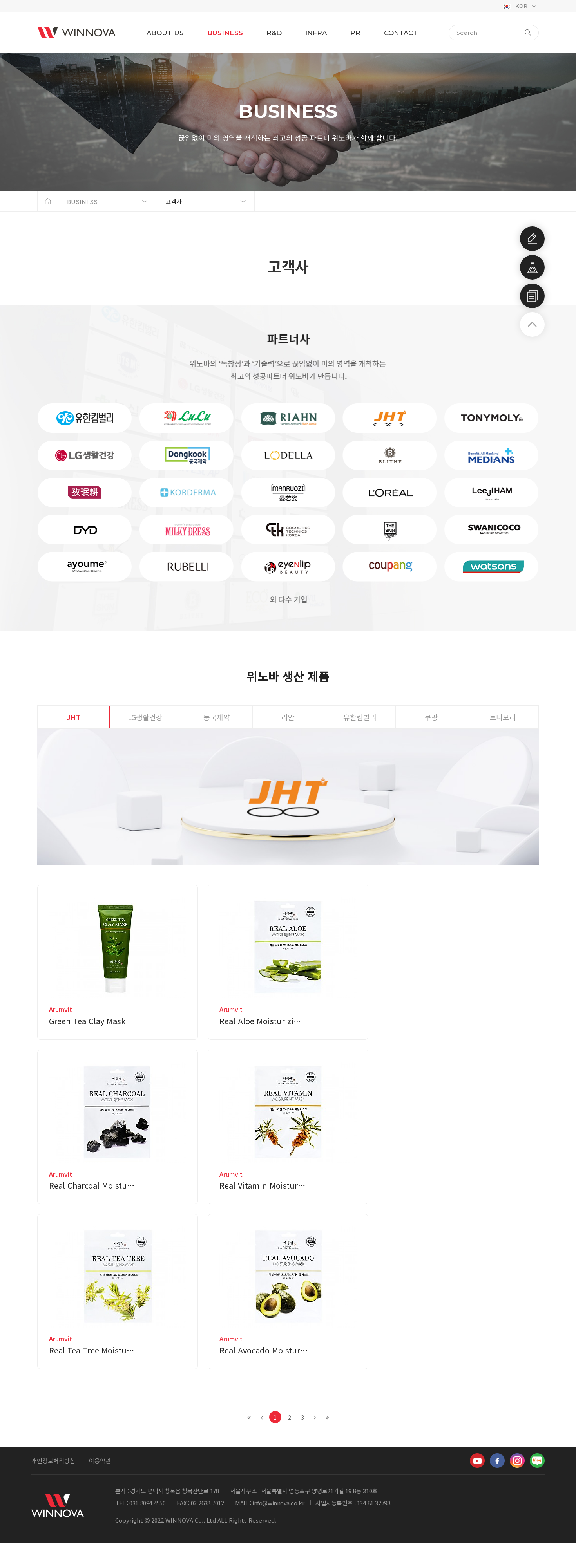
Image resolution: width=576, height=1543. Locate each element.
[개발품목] (532, 267)
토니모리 (502, 717)
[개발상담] (532, 238)
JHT (74, 717)
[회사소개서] (532, 296)
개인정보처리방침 (53, 1460)
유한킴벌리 (360, 717)
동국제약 (216, 717)
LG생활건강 (145, 717)
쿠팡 (431, 717)
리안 (288, 717)
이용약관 (100, 1460)
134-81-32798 (373, 1503)
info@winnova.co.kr (278, 1503)
